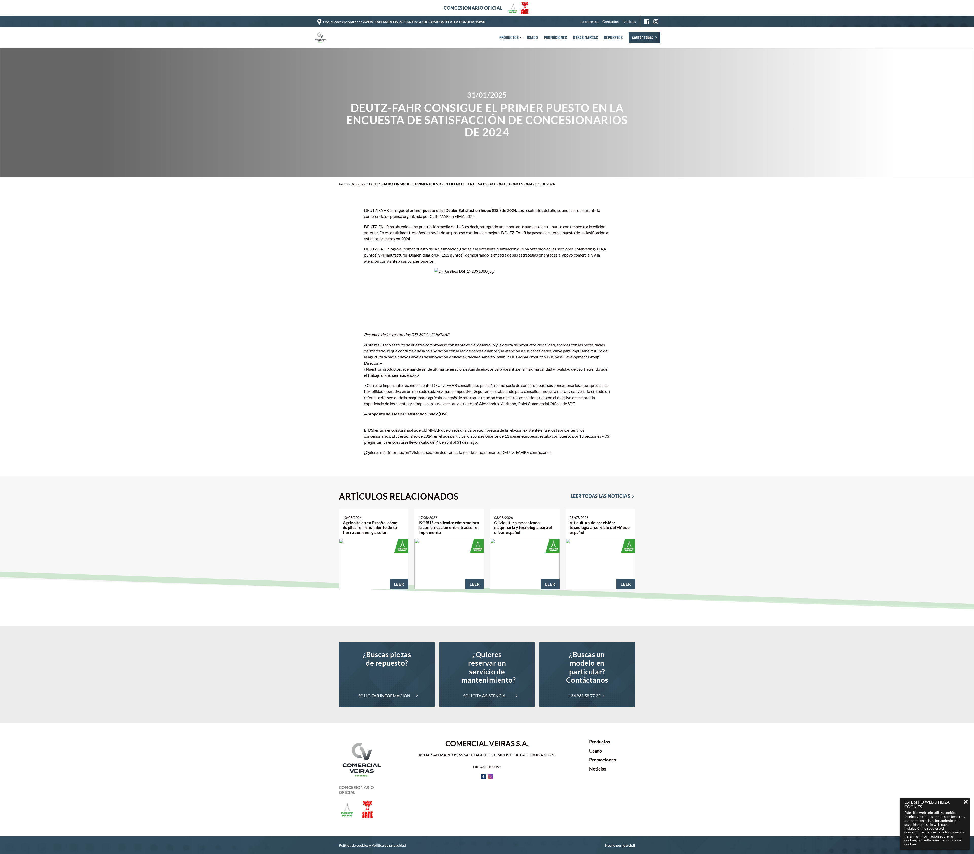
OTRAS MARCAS (585, 37)
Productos (599, 741)
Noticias (629, 21)
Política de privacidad (389, 845)
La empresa (589, 21)
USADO (532, 37)
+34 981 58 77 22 (584, 695)
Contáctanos (642, 38)
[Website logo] (321, 37)
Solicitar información (384, 695)
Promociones (602, 759)
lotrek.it (628, 845)
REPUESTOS (613, 37)
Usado (595, 751)
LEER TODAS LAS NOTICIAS (600, 496)
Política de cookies (353, 845)
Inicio (343, 184)
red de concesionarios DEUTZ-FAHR (494, 452)
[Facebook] (646, 21)
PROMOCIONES (555, 37)
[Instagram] (655, 21)
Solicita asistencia (484, 695)
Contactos (610, 21)
